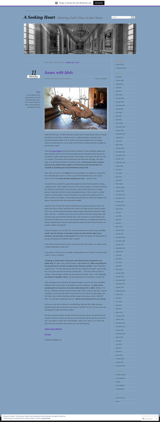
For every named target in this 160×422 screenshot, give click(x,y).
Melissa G (55, 78)
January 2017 (120, 234)
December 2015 (120, 280)
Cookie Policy (46, 418)
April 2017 (118, 223)
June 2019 (119, 141)
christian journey (29, 97)
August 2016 (119, 251)
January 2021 (120, 102)
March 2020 (119, 123)
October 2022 (120, 80)
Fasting (118, 381)
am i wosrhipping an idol (33, 95)
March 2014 (119, 355)
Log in (117, 401)
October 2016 (120, 244)
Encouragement (120, 378)
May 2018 (118, 177)
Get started (99, 3)
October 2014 (120, 330)
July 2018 (118, 169)
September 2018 (120, 162)
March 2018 (119, 184)
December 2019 (120, 127)
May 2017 (118, 219)
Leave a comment (101, 78)
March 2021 (119, 94)
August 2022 (119, 84)
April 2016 (118, 266)
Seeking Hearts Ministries (53, 329)
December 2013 (120, 366)
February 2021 (120, 98)
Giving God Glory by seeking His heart (39, 11)
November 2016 (120, 241)
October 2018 (120, 159)
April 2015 (118, 308)
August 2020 (119, 109)
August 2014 (119, 337)
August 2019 (119, 137)
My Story (48, 334)
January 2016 (120, 276)
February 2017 (120, 230)
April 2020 (118, 119)
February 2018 (120, 187)
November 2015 (120, 283)
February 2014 (120, 358)
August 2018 (119, 166)
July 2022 (118, 87)
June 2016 (119, 258)
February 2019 (120, 148)
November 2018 (120, 155)
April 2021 (118, 91)
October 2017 (120, 201)
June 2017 (119, 216)
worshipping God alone (33, 107)
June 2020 (119, 112)
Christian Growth (66, 78)
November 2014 (120, 326)
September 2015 (120, 291)
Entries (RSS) (120, 64)
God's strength (29, 102)
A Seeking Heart (39, 17)
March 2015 (119, 312)
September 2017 (120, 205)
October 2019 (120, 130)
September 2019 (120, 134)
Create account (120, 397)
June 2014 (119, 344)
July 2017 (118, 212)
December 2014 (120, 323)
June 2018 (119, 173)
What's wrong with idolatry (32, 104)
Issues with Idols (59, 72)
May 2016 (118, 262)
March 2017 (119, 226)
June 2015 (119, 301)
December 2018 (120, 152)
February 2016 (120, 273)
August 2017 (119, 209)
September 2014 (120, 333)
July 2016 (118, 255)
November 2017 (120, 198)
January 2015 (120, 319)
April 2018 (118, 180)
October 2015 (120, 287)
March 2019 (119, 144)
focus (38, 100)
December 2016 (120, 237)
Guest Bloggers (120, 385)
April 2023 (118, 77)
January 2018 (120, 191)
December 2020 (120, 105)
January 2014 (120, 362)
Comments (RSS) (121, 68)
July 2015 (118, 298)
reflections (37, 102)
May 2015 (118, 305)
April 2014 (118, 351)
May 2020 (118, 116)
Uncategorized (120, 389)
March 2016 (119, 269)
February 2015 (120, 316)
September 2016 (120, 248)
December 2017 (120, 194)
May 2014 (118, 348)
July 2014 (118, 341)
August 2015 (119, 294)
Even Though (56, 151)
